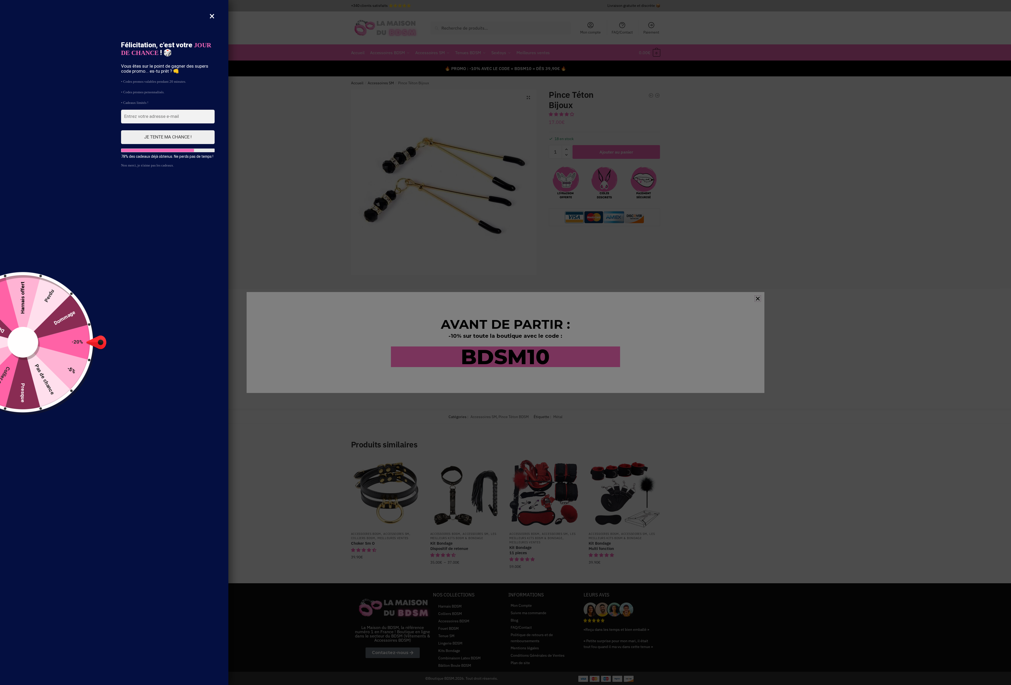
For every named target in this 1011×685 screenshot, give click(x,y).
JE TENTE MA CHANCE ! (168, 137)
